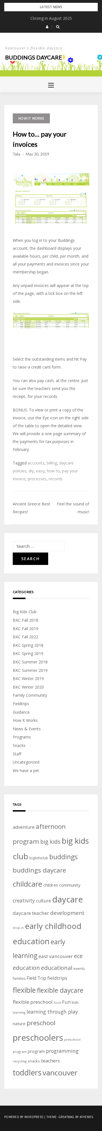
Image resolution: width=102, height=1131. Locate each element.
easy (40, 471)
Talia (16, 154)
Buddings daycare (33, 57)
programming (62, 1050)
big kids (50, 841)
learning (19, 1012)
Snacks (19, 745)
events (79, 968)
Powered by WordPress (23, 1117)
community (69, 885)
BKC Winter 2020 (28, 687)
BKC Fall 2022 (25, 636)
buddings (63, 856)
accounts (36, 463)
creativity (24, 900)
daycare (67, 899)
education (26, 968)
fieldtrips (57, 978)
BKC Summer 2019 (30, 670)
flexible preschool (33, 1002)
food (57, 1003)
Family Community (30, 695)
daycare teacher (31, 913)
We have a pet (26, 770)
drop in (18, 928)
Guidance (21, 712)
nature (19, 1023)
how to (53, 471)
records (56, 478)
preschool (41, 1022)
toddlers (27, 1073)
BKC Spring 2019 (28, 653)
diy (31, 471)
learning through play (52, 1011)
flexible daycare (60, 990)
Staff (17, 754)
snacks (34, 1061)
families (19, 978)
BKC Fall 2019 (25, 628)
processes (37, 478)
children (50, 885)
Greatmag (66, 1117)
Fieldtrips (21, 703)
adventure (24, 827)
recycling (20, 1061)
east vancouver (56, 956)
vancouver (60, 1073)
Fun (66, 1002)
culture (43, 901)
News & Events (27, 728)
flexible (24, 990)
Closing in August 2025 (51, 18)
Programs (22, 737)
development (67, 913)
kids (75, 1002)
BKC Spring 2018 (28, 645)
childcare (27, 884)
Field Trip (36, 978)
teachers (50, 1060)
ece (78, 956)
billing (52, 463)
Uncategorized (26, 762)
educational (56, 968)
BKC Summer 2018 (30, 662)
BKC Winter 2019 (28, 678)
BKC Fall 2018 (25, 620)
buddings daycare (39, 870)
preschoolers (38, 1037)
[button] (47, 27)
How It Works (31, 118)
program (36, 1051)
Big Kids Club (25, 611)
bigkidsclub (38, 858)
